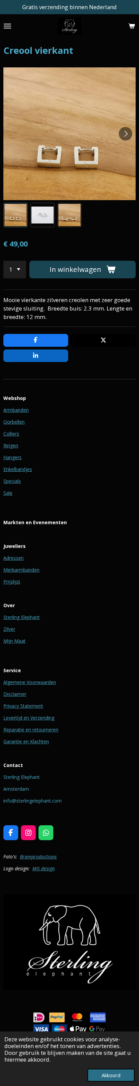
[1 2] (14, 269)
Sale (7, 493)
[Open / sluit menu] (7, 26)
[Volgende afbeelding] (125, 134)
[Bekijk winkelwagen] (131, 26)
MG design (43, 868)
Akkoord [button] (111, 1075)
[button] (15, 215)
